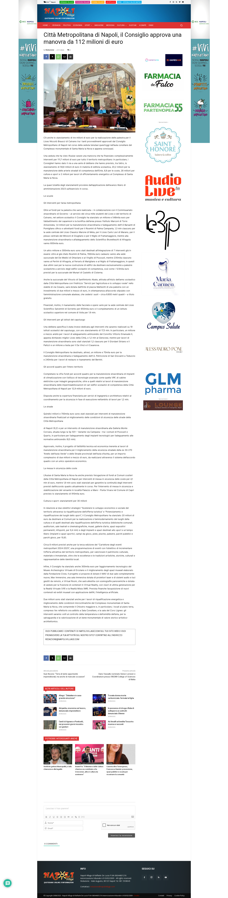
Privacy (169, 895)
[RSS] (158, 877)
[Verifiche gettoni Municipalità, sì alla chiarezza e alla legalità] (58, 754)
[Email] (64, 56)
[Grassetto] (46, 817)
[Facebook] (170, 2)
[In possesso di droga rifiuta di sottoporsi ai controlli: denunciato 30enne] (99, 711)
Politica (46, 763)
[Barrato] (57, 817)
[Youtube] (182, 2)
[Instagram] (173, 2)
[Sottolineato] (54, 817)
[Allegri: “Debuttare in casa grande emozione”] (50, 698)
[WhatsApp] (58, 56)
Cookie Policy (179, 895)
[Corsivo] (50, 817)
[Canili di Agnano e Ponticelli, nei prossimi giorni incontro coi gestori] (50, 724)
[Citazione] (68, 817)
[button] (181, 25)
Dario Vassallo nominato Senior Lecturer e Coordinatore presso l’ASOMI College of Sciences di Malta (113, 677)
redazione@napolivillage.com (102, 886)
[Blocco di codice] (72, 817)
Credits (136, 895)
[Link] (76, 817)
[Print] (70, 56)
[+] (83, 817)
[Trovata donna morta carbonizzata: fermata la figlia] (99, 698)
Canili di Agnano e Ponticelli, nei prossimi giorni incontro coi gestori (71, 724)
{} (79, 817)
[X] (176, 2)
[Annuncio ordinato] (61, 817)
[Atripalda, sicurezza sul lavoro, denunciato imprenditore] (50, 711)
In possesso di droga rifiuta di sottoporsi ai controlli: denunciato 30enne (121, 711)
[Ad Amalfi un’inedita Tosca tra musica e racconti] (99, 724)
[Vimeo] (179, 2)
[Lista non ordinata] (65, 817)
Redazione (50, 50)
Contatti (161, 895)
